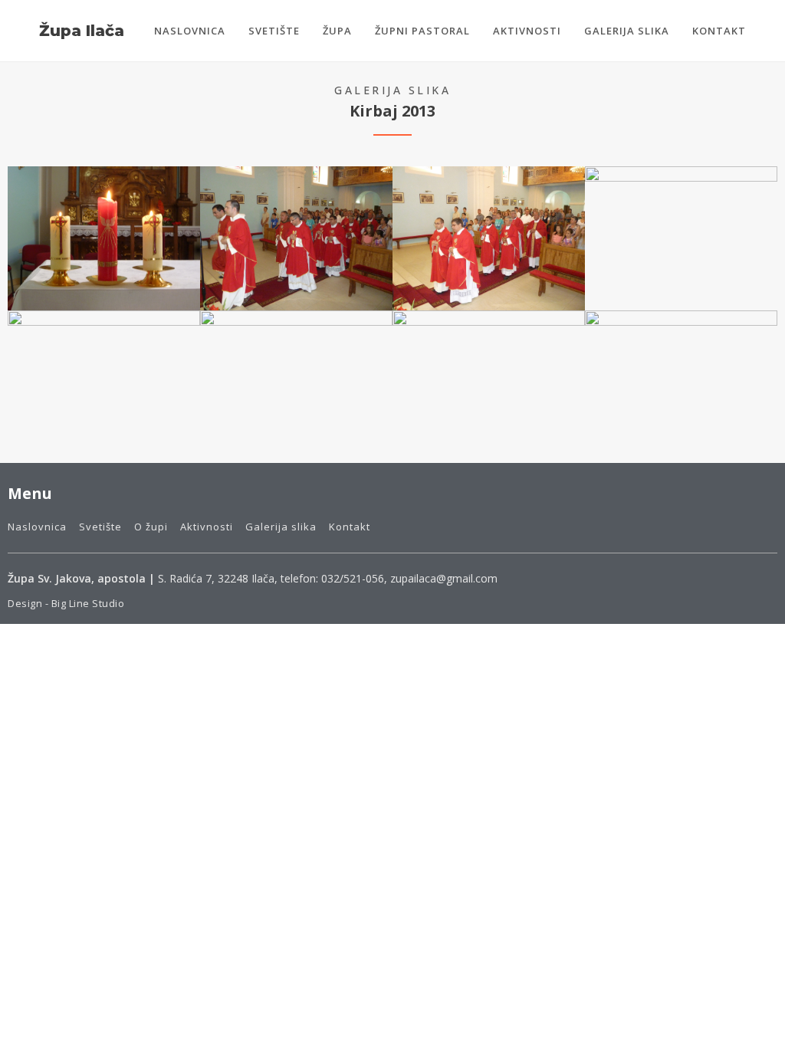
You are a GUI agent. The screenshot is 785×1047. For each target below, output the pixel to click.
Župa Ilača (81, 30)
